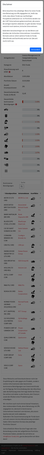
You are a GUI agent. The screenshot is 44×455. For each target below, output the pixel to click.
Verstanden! (35, 49)
